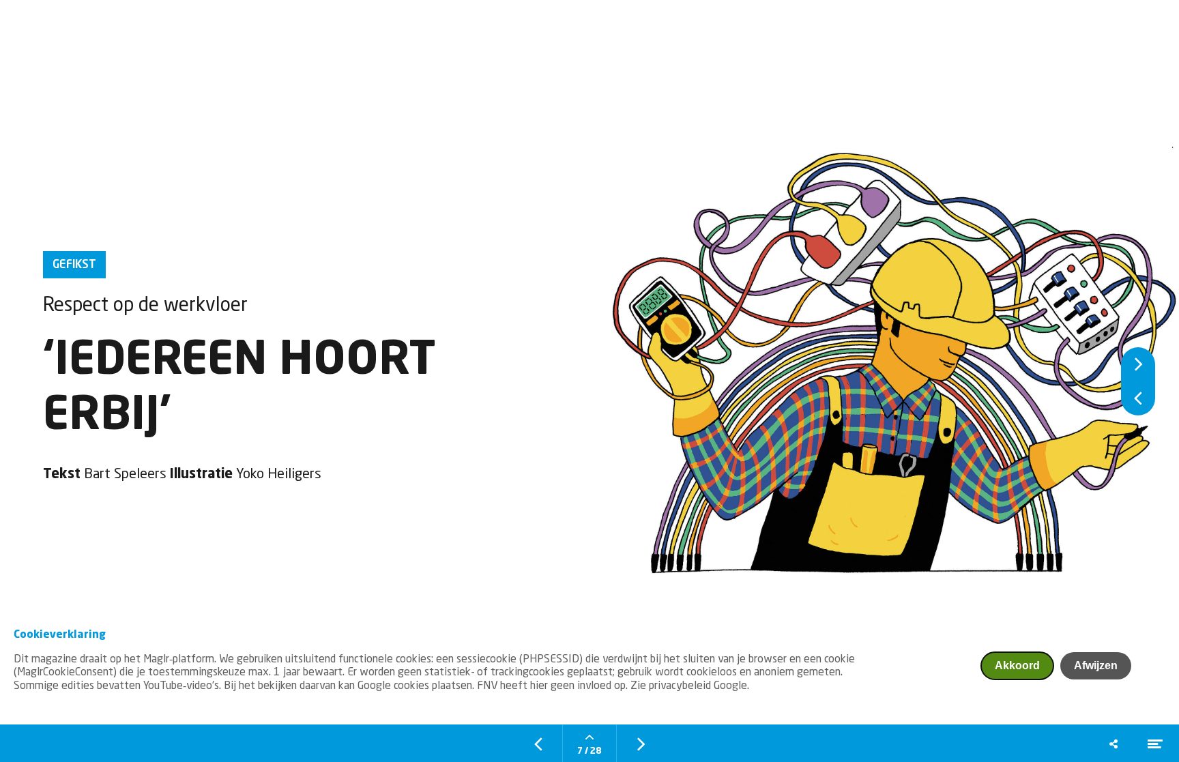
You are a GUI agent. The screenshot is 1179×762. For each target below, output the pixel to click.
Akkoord (1017, 665)
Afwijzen (1096, 665)
